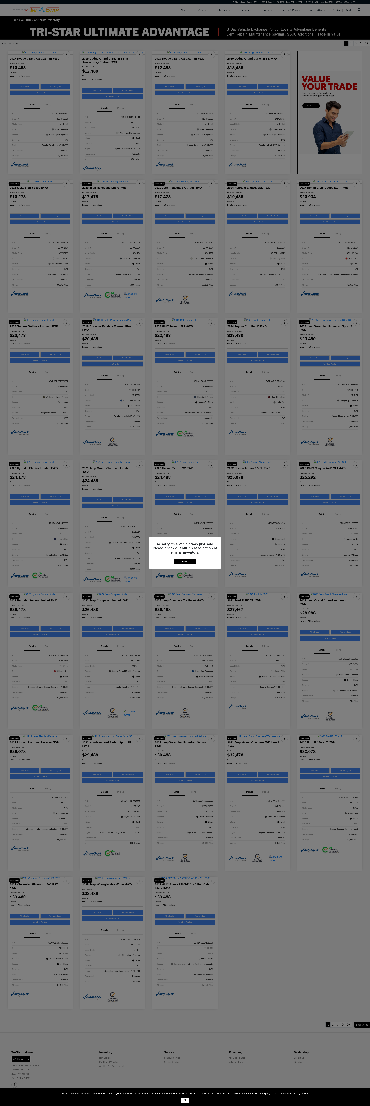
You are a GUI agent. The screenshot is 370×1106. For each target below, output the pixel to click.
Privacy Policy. (300, 1093)
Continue (185, 561)
